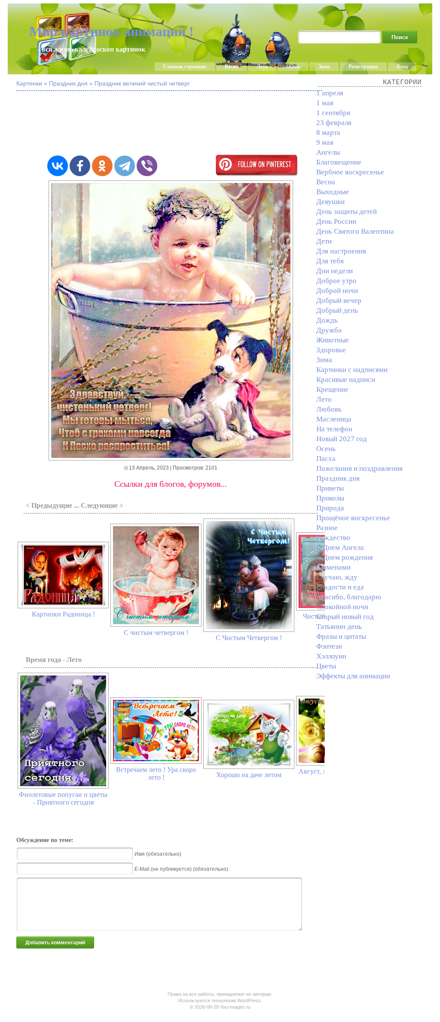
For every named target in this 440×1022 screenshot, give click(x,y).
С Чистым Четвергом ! (249, 637)
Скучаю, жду (337, 577)
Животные (332, 340)
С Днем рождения (344, 557)
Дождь (327, 320)
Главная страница (184, 67)
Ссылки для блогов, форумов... (170, 483)
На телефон (334, 429)
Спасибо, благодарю (348, 597)
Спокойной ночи (342, 607)
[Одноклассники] (102, 166)
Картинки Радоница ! (63, 614)
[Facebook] (80, 166)
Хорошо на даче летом (248, 774)
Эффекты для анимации (353, 676)
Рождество (333, 538)
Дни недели (334, 271)
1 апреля (329, 93)
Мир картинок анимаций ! (111, 31)
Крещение (332, 389)
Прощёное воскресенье (353, 518)
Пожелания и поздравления (359, 468)
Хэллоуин (331, 656)
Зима (324, 67)
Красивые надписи (345, 379)
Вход (402, 67)
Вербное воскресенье (350, 172)
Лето (262, 67)
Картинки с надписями (352, 370)
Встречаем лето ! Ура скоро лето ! (156, 773)
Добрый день (337, 310)
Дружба (329, 330)
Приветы (330, 488)
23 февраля (333, 123)
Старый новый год (345, 617)
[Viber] (147, 166)
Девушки (330, 202)
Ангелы (328, 152)
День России (336, 221)
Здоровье (331, 350)
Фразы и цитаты (341, 636)
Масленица (333, 419)
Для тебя (330, 261)
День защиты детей (346, 211)
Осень (293, 67)
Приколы (330, 498)
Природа (330, 508)
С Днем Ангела (340, 547)
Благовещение (338, 162)
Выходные (332, 192)
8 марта (328, 132)
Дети (324, 241)
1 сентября (333, 113)
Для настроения (341, 251)
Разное (327, 528)
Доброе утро (336, 281)
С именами (333, 567)
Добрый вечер (338, 300)
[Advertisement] (226, 123)
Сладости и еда (340, 587)
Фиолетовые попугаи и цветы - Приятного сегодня (63, 798)
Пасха (326, 459)
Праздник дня (338, 478)
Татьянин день (339, 626)
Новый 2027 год (341, 439)
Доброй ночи (337, 291)
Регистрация (363, 67)
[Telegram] (124, 166)
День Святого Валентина (355, 231)
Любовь (329, 409)
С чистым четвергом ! (156, 632)
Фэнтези (329, 646)
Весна (231, 67)
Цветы (326, 666)
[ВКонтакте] (57, 166)
